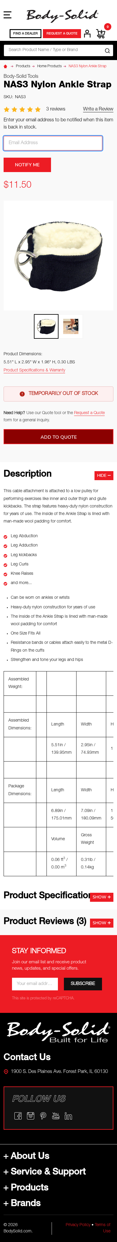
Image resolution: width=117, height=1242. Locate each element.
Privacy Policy (78, 1225)
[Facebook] (18, 1115)
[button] (58, 1032)
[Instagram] (30, 1115)
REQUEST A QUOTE (61, 33)
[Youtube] (56, 1115)
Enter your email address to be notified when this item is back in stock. (58, 124)
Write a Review (98, 109)
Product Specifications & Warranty (34, 370)
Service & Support (48, 1172)
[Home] (6, 66)
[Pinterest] (43, 1115)
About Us (30, 1157)
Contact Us (27, 1058)
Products (30, 1188)
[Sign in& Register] (87, 33)
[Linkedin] (68, 1115)
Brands (26, 1204)
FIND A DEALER (25, 33)
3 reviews (55, 109)
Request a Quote (89, 413)
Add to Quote (58, 437)
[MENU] (7, 15)
